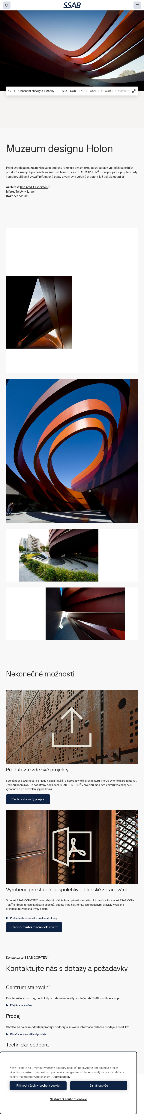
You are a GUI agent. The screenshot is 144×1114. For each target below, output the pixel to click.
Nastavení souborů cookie (68, 1099)
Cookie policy (61, 1077)
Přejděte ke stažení (21, 1005)
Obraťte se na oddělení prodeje (28, 1034)
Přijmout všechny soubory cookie (38, 1085)
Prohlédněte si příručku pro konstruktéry (33, 918)
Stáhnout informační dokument (34, 927)
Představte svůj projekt (28, 799)
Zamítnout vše (98, 1085)
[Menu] (137, 5)
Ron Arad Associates (34, 187)
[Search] (6, 5)
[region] (68, 1083)
